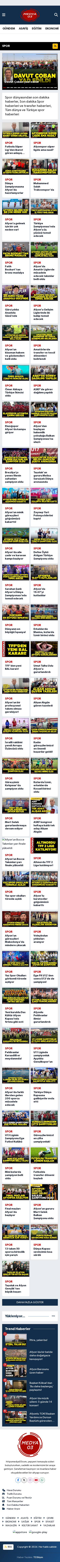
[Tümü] (53, 1316)
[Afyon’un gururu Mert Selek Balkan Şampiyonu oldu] (44, 1192)
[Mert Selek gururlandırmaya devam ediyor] (15, 806)
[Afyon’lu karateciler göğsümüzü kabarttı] (44, 879)
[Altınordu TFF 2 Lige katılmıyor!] (44, 846)
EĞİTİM (36, 28)
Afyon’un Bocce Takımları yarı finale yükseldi (14, 862)
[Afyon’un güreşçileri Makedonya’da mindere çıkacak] (15, 919)
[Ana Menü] (3, 15)
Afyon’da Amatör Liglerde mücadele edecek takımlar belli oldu (44, 272)
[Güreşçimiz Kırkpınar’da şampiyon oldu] (15, 766)
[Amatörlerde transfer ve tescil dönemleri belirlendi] (44, 333)
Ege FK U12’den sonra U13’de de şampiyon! (44, 978)
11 (41, 87)
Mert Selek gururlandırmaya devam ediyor (15, 825)
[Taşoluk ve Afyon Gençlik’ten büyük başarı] (15, 1269)
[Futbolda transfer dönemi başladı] (44, 1155)
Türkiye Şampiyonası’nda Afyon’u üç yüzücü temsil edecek (44, 229)
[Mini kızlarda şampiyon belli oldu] (15, 1155)
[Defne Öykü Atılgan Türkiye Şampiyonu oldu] (44, 536)
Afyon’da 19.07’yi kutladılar (40, 592)
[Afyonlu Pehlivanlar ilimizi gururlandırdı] (44, 996)
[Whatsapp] (42, 1480)
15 (55, 87)
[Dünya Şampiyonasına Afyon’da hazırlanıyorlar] (15, 167)
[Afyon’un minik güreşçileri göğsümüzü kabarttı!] (15, 496)
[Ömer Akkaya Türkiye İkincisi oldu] (15, 373)
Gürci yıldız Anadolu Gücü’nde (12, 312)
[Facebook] (18, 1480)
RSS (9, 1547)
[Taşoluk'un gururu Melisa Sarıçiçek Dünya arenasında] (44, 456)
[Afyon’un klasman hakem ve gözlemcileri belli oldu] (15, 333)
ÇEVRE (50, 1518)
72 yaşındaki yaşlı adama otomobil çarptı (30, 37)
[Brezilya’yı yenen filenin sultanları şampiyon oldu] (15, 456)
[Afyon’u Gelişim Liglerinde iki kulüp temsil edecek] (44, 293)
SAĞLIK (25, 1521)
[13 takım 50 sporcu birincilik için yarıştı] (15, 1232)
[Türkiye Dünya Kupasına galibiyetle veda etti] (44, 1076)
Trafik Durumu (14, 1494)
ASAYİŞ (23, 28)
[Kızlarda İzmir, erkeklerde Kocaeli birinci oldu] (44, 766)
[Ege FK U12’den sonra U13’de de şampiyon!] (44, 959)
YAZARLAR (49, 1525)
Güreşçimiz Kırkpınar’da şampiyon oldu (14, 785)
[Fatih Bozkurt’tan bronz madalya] (15, 250)
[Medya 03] (30, 15)
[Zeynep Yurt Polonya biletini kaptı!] (44, 496)
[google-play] (38, 1533)
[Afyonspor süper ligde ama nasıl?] (44, 130)
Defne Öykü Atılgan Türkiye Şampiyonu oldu (44, 555)
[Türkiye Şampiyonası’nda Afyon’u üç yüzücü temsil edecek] (44, 207)
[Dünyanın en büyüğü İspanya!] (15, 612)
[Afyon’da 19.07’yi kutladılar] (44, 572)
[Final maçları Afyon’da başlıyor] (15, 1192)
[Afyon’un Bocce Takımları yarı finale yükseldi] (15, 844)
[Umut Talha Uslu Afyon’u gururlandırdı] (44, 649)
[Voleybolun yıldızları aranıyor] (44, 919)
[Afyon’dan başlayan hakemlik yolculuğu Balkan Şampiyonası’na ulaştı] (44, 410)
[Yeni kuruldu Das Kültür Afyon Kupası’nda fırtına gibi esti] (15, 996)
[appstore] (20, 1533)
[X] (24, 1480)
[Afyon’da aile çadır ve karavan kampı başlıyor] (15, 536)
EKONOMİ (52, 28)
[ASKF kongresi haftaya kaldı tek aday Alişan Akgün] (44, 806)
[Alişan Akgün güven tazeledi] (44, 686)
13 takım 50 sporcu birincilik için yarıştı (15, 1251)
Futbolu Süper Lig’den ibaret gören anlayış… (15, 149)
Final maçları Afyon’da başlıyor (12, 1211)
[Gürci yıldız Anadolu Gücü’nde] (15, 293)
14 (51, 87)
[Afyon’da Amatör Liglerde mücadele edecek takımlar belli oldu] (44, 250)
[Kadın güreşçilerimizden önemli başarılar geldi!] (44, 726)
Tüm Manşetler (15, 1501)
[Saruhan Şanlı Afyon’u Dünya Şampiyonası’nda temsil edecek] (15, 572)
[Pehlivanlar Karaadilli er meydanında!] (15, 1036)
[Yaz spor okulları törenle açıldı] (15, 879)
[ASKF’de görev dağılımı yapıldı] (44, 373)
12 (44, 87)
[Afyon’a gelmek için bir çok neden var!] (15, 207)
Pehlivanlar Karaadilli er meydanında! (13, 1055)
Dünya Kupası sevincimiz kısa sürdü (43, 1251)
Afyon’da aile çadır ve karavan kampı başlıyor (15, 555)
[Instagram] (30, 1480)
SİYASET (50, 1521)
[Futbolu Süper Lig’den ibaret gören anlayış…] (15, 130)
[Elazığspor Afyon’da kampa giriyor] (15, 410)
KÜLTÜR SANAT (30, 1525)
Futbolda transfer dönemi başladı (44, 1175)
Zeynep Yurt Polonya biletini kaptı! (43, 515)
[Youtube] (36, 1480)
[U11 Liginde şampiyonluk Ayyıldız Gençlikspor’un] (44, 1036)
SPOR (37, 1521)
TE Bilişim (38, 1557)
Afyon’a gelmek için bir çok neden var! (15, 226)
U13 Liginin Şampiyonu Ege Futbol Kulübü (14, 1138)
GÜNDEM (8, 28)
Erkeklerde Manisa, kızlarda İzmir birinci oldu (44, 632)
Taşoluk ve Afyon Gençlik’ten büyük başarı (15, 1288)
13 (48, 87)
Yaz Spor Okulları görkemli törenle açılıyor (15, 978)
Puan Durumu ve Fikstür (19, 1497)
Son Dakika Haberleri (18, 1505)
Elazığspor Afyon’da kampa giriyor (15, 429)
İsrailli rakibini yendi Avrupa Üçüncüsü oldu (14, 745)
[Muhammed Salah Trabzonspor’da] (44, 167)
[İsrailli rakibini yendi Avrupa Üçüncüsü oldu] (15, 726)
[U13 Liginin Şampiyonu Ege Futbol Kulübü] (15, 1119)
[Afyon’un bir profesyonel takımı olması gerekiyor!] (15, 686)
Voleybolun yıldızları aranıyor (41, 938)
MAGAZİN (11, 1525)
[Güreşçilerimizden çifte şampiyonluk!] (44, 1119)
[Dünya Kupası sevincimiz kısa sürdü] (44, 1232)
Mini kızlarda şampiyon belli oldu (14, 1175)
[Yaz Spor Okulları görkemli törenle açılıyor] (15, 959)
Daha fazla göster (30, 1302)
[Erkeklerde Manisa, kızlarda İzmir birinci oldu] (44, 612)
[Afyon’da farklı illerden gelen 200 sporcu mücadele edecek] (15, 1076)
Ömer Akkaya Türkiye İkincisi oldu (14, 392)
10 (37, 87)
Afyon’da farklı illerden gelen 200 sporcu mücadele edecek (14, 1098)
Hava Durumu (14, 1490)
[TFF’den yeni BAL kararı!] (15, 649)
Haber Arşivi (13, 1509)
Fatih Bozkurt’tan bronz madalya (14, 269)
